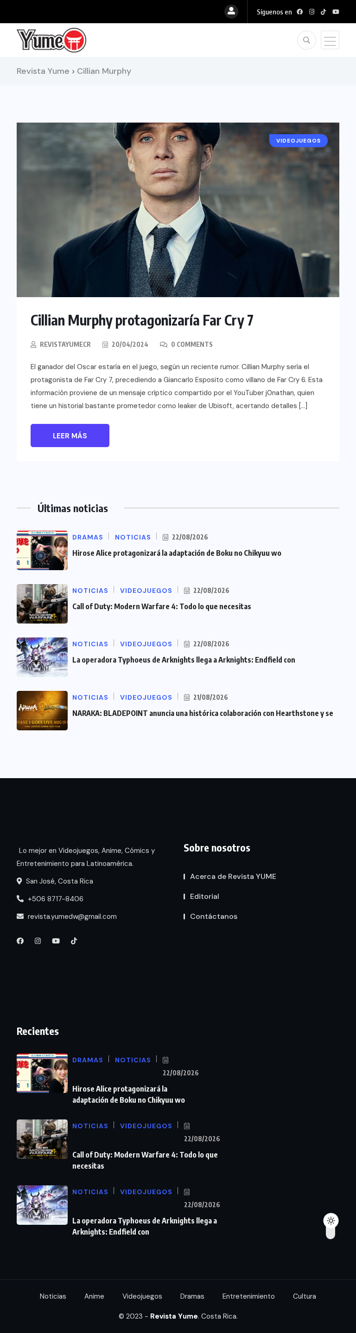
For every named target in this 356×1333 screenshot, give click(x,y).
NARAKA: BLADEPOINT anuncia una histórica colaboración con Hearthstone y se (202, 713)
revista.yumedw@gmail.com (71, 916)
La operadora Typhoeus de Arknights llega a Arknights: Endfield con (183, 659)
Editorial (204, 896)
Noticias (53, 1296)
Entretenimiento (248, 1296)
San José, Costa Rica (58, 881)
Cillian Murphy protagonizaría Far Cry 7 (142, 320)
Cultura (304, 1296)
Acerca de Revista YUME (233, 876)
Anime (94, 1296)
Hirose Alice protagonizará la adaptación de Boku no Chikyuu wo (176, 553)
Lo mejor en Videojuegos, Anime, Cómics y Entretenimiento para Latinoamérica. (86, 857)
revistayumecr (65, 344)
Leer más (70, 436)
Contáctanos (213, 916)
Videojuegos (142, 1296)
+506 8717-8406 (54, 899)
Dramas (192, 1296)
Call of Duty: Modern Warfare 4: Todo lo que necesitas (161, 606)
